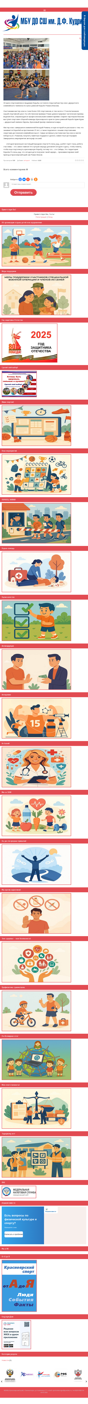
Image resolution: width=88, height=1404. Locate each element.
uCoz (44, 1394)
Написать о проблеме (13, 1234)
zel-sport (27, 160)
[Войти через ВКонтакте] (24, 179)
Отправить (23, 192)
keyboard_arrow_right (86, 1381)
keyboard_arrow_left (1, 1381)
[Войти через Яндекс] (28, 179)
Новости (5, 1360)
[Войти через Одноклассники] (35, 179)
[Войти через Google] (32, 179)
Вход (50, 217)
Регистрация (41, 217)
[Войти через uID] (20, 179)
